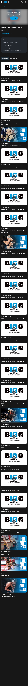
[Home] (5, 2)
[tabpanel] (14, 330)
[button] (22, 2)
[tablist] (9, 58)
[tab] (5, 58)
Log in (20, 21)
